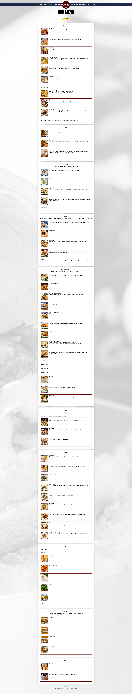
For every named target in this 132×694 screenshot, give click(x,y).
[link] (66, 5)
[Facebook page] (129, 4)
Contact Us (83, 4)
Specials (48, 4)
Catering (76, 4)
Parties (71, 4)
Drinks (44, 4)
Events (56, 4)
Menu (41, 4)
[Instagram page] (130, 4)
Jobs (80, 4)
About (88, 4)
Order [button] (52, 4)
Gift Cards (92, 4)
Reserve (60, 4)
